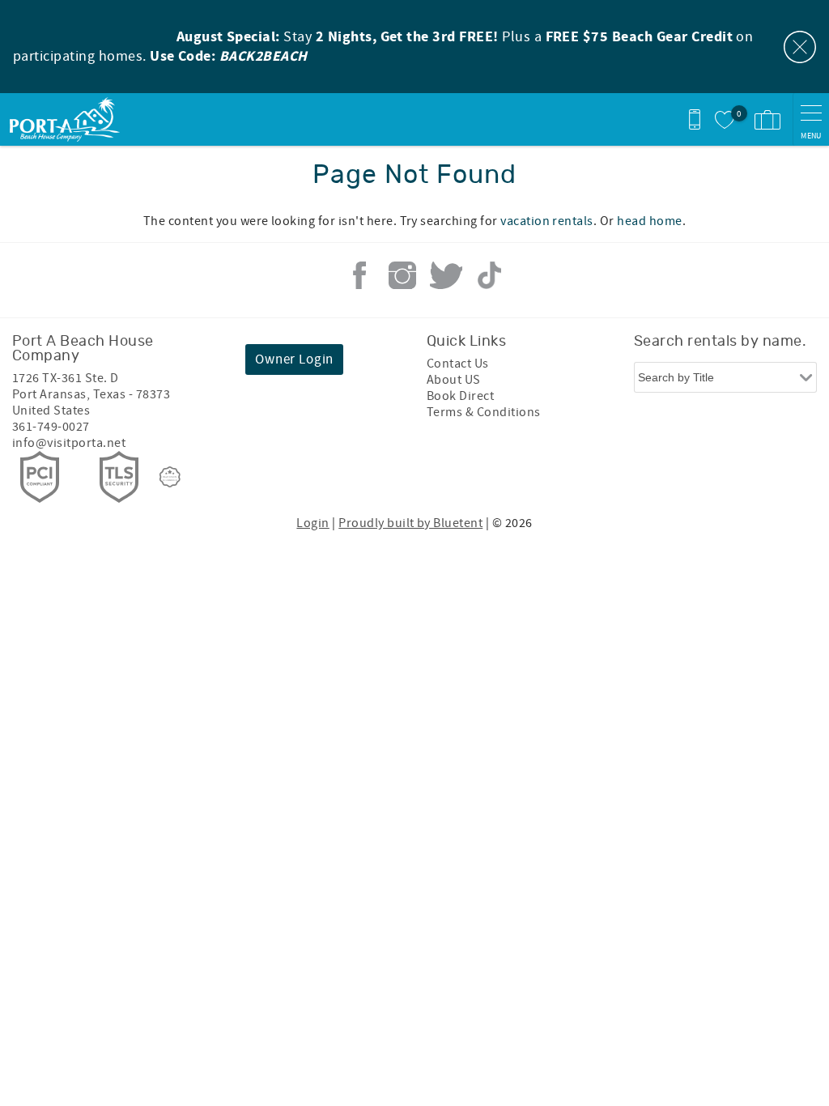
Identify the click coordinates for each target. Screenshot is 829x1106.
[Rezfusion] (170, 477)
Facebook (359, 275)
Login (312, 523)
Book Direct (460, 396)
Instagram (402, 275)
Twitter (446, 275)
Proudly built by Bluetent (410, 523)
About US (454, 380)
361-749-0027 (51, 427)
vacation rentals (546, 221)
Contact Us (458, 363)
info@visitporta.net (68, 443)
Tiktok (489, 275)
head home (649, 221)
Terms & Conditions (484, 412)
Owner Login (294, 359)
